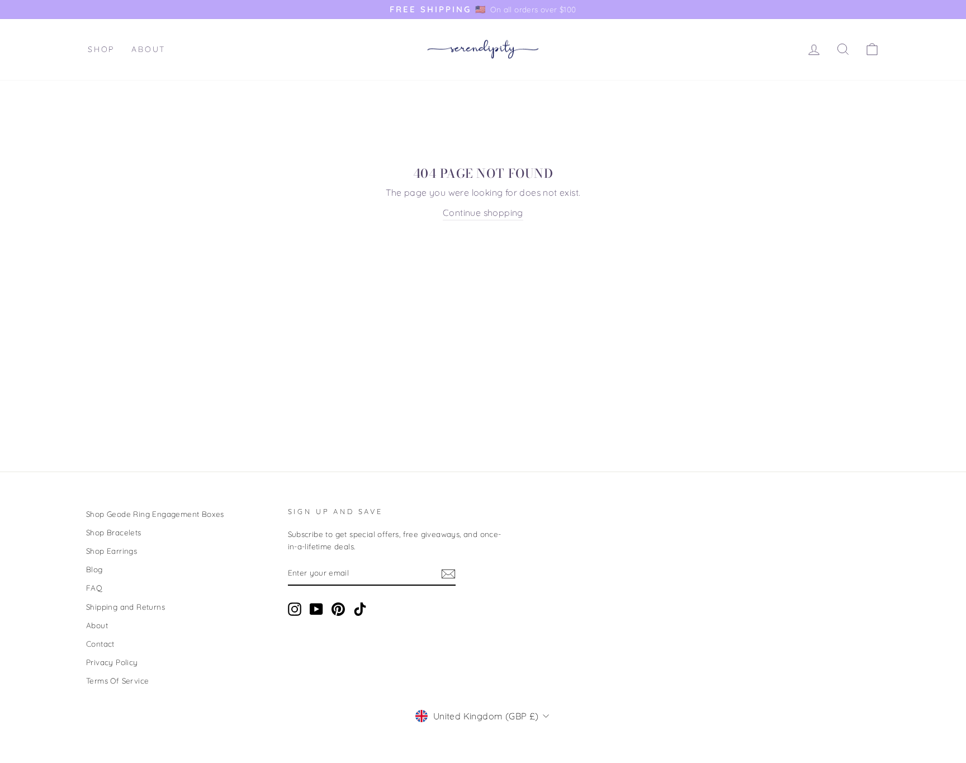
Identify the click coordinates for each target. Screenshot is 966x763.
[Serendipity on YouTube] (316, 609)
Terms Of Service (117, 680)
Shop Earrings (111, 550)
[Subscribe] (448, 573)
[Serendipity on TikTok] (360, 609)
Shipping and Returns (125, 606)
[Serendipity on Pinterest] (338, 609)
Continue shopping (483, 212)
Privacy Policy (112, 662)
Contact (100, 643)
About (148, 49)
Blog (94, 569)
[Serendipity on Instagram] (294, 609)
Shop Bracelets (113, 532)
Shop (101, 49)
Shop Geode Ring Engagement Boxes (155, 514)
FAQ (94, 587)
